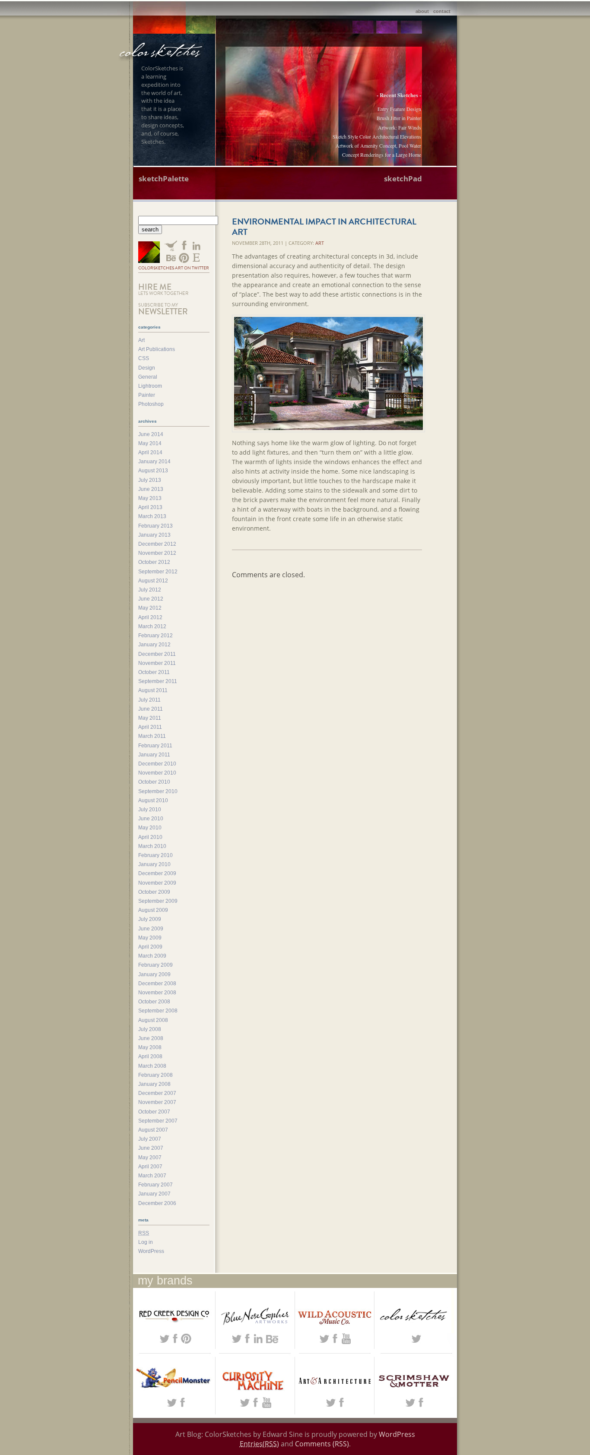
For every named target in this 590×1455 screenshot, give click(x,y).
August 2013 (153, 471)
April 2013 (150, 507)
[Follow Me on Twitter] (149, 252)
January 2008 (154, 1084)
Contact (441, 11)
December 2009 (157, 873)
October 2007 (154, 1112)
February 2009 (155, 965)
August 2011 (153, 690)
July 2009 (149, 919)
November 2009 (157, 883)
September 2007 (158, 1121)
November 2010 (157, 773)
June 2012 (150, 599)
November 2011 (157, 663)
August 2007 (153, 1130)
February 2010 (155, 855)
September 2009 (158, 901)
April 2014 (150, 452)
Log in (145, 1242)
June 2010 (150, 819)
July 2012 (149, 590)
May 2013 (150, 498)
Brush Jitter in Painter (399, 117)
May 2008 (150, 1047)
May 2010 (150, 828)
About (422, 11)
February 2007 (155, 1185)
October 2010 (154, 782)
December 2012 (157, 544)
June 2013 (150, 489)
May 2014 (150, 443)
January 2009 (154, 974)
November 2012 (157, 553)
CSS (143, 358)
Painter (146, 395)
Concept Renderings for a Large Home (381, 154)
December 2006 (157, 1203)
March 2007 (152, 1176)
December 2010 (157, 764)
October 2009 (154, 892)
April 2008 (150, 1056)
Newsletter (163, 309)
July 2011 (149, 700)
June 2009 (150, 929)
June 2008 (150, 1038)
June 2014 (150, 434)
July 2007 (149, 1139)
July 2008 (149, 1029)
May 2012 (150, 608)
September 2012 (158, 572)
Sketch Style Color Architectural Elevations (377, 136)
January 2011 (154, 755)
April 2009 (150, 947)
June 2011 (150, 709)
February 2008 (155, 1075)
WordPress (151, 1251)
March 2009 (152, 956)
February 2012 (155, 636)
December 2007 (157, 1093)
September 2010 (158, 791)
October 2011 (154, 672)
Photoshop (151, 404)
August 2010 (153, 800)
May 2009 (150, 938)
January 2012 (154, 645)
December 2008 (157, 984)
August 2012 (153, 581)
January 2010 (154, 864)
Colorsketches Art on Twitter (173, 268)
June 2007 (150, 1148)
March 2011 (152, 736)
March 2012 (152, 626)
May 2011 (149, 718)
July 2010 (149, 810)
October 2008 (154, 1002)
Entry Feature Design (399, 108)
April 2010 (150, 837)
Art (319, 243)
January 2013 (154, 535)
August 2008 (153, 1020)
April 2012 (150, 617)
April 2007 (150, 1167)
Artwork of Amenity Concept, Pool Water (378, 145)
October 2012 (154, 562)
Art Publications (156, 349)
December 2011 (157, 654)
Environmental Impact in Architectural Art (324, 226)
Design (146, 368)
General (147, 377)
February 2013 (155, 526)
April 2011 (150, 727)
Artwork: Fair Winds (399, 127)
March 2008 (152, 1066)
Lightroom (150, 386)
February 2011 (155, 746)
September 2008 (158, 1011)
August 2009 (153, 910)
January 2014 (154, 462)
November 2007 (157, 1102)
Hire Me (163, 289)
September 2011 (157, 681)
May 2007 (150, 1158)
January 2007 (154, 1194)
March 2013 (152, 516)
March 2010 (152, 846)
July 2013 (149, 480)
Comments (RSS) (322, 1444)
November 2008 (157, 993)
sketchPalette (164, 178)
